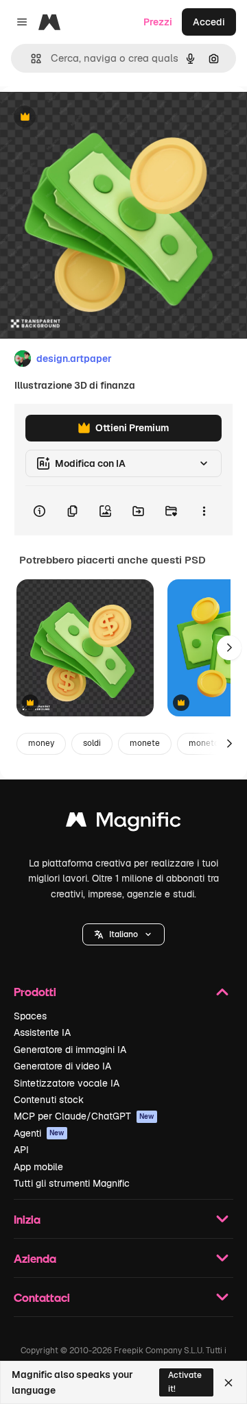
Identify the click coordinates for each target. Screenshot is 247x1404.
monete (145, 743)
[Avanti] (229, 647)
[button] (123, 934)
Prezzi (157, 22)
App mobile (38, 1167)
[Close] (228, 1383)
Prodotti (35, 991)
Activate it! (185, 1382)
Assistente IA (42, 1032)
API (21, 1149)
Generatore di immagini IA (70, 1049)
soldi (92, 743)
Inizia (27, 1219)
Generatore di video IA (62, 1066)
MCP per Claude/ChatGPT (84, 1116)
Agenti (39, 1133)
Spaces (30, 1016)
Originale (91, 117)
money (41, 743)
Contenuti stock (49, 1099)
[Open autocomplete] (30, 58)
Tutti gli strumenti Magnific (72, 1183)
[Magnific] (123, 823)
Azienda (35, 1258)
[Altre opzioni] (203, 510)
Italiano (123, 934)
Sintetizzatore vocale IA (66, 1083)
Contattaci (42, 1297)
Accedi (209, 22)
